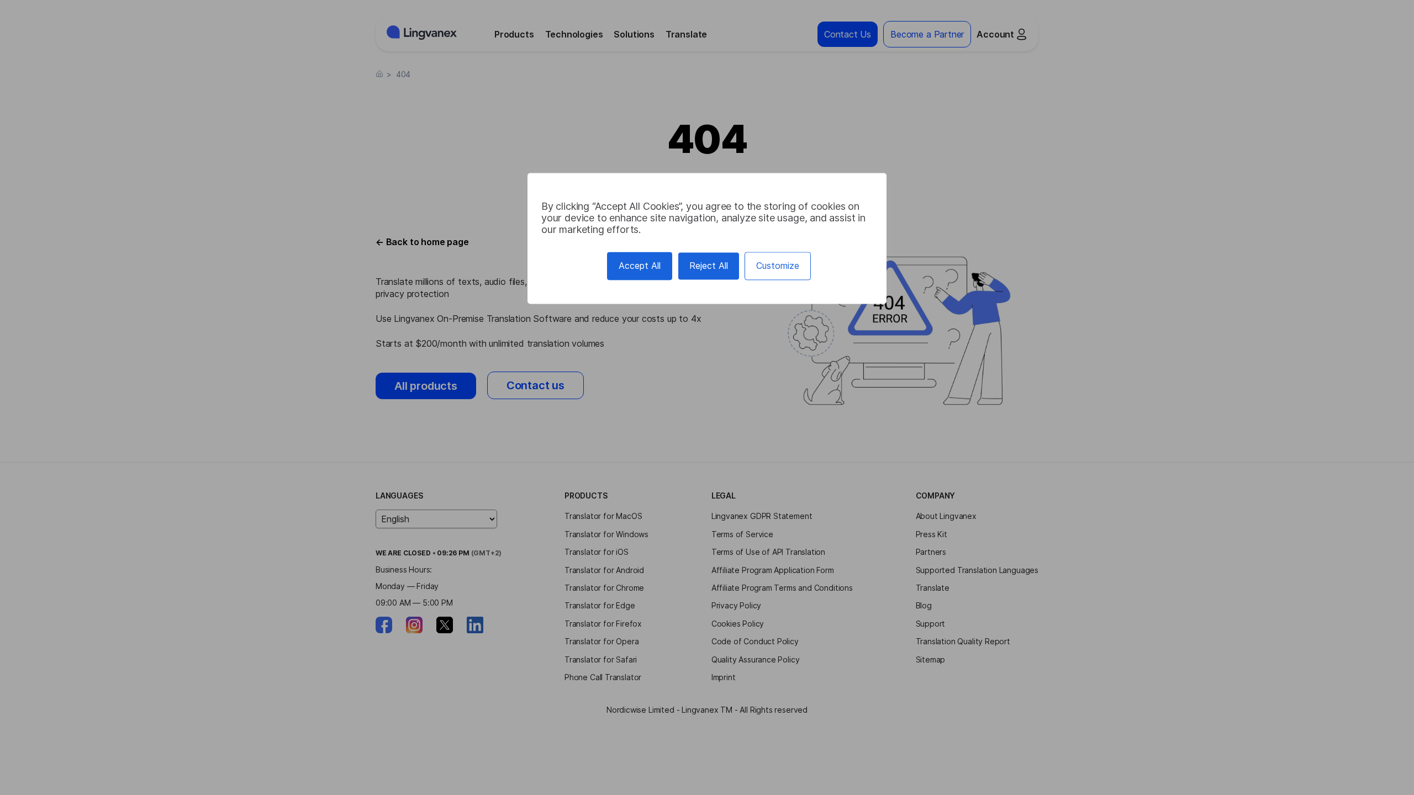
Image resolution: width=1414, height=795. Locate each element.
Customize (777, 265)
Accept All (640, 265)
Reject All (708, 265)
